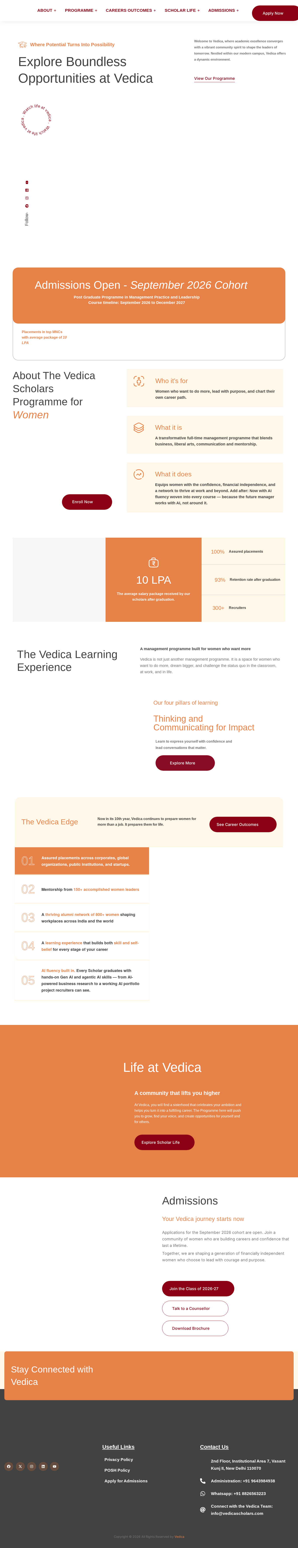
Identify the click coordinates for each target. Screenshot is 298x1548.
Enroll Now (82, 502)
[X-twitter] (20, 1466)
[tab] (82, 861)
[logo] (13, 10)
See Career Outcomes (240, 824)
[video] (35, 119)
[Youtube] (27, 182)
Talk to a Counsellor (191, 1308)
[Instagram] (27, 198)
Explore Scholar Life (161, 1142)
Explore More (183, 763)
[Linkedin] (27, 190)
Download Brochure (191, 1328)
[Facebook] (27, 206)
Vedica (179, 1536)
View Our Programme (214, 78)
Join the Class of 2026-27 (194, 1288)
